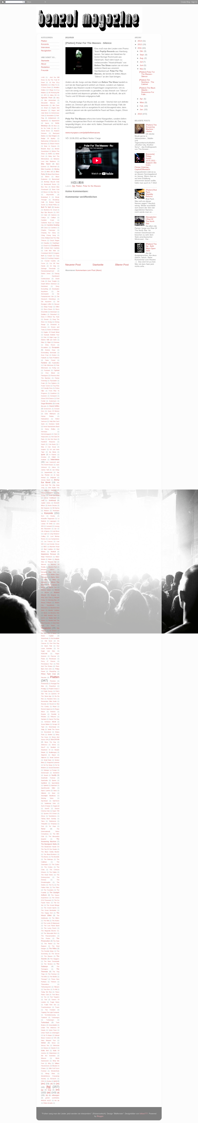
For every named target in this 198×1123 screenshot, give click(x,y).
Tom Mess (55, 994)
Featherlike (55, 363)
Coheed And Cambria (51, 248)
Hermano (44, 431)
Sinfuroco (44, 744)
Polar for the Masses (92, 186)
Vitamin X (54, 1048)
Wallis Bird (45, 1050)
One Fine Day (54, 643)
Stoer (53, 793)
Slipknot (43, 757)
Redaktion (45, 67)
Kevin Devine (52, 505)
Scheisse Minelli (50, 722)
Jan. (142, 109)
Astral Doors (45, 131)
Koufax (53, 516)
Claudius (46, 243)
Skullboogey (53, 752)
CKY (57, 212)
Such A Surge (45, 806)
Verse (53, 1043)
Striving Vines (47, 798)
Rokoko (52, 711)
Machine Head (54, 546)
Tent (42, 826)
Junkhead (52, 500)
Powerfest (52, 686)
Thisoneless (45, 984)
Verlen (43, 1043)
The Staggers (54, 959)
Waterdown (53, 1053)
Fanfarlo (44, 363)
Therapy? (44, 979)
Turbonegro (50, 1020)
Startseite (98, 264)
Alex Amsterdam (50, 100)
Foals (43, 383)
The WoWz (53, 976)
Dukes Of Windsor (53, 329)
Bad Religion (53, 136)
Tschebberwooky (50, 1015)
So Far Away (48, 765)
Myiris (45, 613)
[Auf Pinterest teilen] (82, 182)
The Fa (51, 885)
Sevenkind (47, 732)
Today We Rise (46, 992)
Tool (45, 999)
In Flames (52, 454)
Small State (47, 760)
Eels (45, 337)
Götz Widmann (50, 413)
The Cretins (48, 867)
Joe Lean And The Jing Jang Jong (50, 485)
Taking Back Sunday (48, 818)
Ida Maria (52, 452)
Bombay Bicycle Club (51, 182)
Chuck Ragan (54, 240)
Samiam (43, 719)
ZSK (42, 1081)
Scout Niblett (45, 724)
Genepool (53, 396)
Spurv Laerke (45, 790)
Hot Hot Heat (52, 439)
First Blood (50, 373)
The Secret (55, 953)
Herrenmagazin (46, 434)
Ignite (43, 455)
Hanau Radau (47, 416)
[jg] (42, 1090)
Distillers (44, 314)
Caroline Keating (53, 225)
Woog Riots (50, 1073)
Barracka (44, 143)
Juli (141, 62)
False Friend (50, 360)
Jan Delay (55, 470)
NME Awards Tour (50, 615)
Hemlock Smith (54, 424)
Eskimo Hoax (50, 350)
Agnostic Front (46, 98)
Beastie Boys (46, 148)
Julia (42, 500)
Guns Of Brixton (53, 411)
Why (49, 1063)
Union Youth (45, 1033)
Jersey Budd (45, 480)
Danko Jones (46, 273)
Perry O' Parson (48, 661)
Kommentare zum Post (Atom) (89, 270)
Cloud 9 (45, 245)
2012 (140, 44)
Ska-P (43, 747)
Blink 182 (50, 171)
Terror (43, 829)
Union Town (53, 1030)
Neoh (53, 625)
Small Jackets (54, 757)
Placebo (43, 677)
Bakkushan (44, 141)
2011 (140, 48)
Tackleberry (52, 816)
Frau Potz (56, 386)
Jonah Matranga (53, 495)
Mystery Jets (55, 613)
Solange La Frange (50, 770)
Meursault (44, 574)
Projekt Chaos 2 (54, 688)
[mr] (57, 1089)
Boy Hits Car (55, 192)
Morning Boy (52, 600)
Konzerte (45, 44)
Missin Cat (52, 587)
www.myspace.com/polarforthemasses (82, 133)
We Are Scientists (48, 1055)
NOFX (43, 618)
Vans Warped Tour (48, 1040)
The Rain (56, 941)
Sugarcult (56, 806)
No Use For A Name (48, 633)
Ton (45, 997)
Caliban (53, 217)
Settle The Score (53, 729)
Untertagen (55, 1033)
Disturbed (53, 314)
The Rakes (48, 943)
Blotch (47, 176)
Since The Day (50, 742)
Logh (45, 534)
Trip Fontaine (50, 1010)
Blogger (100, 1116)
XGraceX (53, 1078)
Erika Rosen (50, 345)
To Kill (55, 989)
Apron (47, 123)
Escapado (55, 347)
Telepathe (44, 824)
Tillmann (56, 987)
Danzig (57, 273)
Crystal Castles (50, 261)
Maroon (43, 564)
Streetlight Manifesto (48, 795)
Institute (43, 459)
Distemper (53, 312)
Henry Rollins (50, 429)
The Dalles (53, 872)
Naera (43, 620)
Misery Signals (52, 585)
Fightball (56, 370)
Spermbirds (55, 783)
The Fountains (48, 890)
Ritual (54, 706)
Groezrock (47, 409)
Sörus (43, 816)
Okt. (142, 51)
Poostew (53, 681)
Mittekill (57, 590)
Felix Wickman (48, 365)
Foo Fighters (52, 383)
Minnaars (44, 582)
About (43, 64)
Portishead (44, 683)
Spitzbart (54, 785)
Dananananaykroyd (47, 271)
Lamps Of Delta (46, 523)
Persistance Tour (47, 664)
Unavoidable (53, 1025)
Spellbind (44, 783)
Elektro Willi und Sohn (49, 340)
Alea (57, 97)
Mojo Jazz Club (46, 597)
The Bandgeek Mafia (49, 844)
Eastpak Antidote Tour (51, 335)
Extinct (54, 355)
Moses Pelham (46, 602)
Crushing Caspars (53, 258)
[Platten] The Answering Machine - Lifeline (151, 128)
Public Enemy (48, 691)
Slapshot (44, 755)
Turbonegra (55, 1017)
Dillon (57, 306)
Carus (46, 227)
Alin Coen (56, 105)
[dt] (51, 1084)
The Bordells (55, 857)
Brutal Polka (53, 204)
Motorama (44, 608)
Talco (43, 821)
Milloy (54, 579)
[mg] (49, 1090)
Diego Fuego (48, 306)
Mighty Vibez (55, 577)
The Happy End (47, 913)
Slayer (54, 755)
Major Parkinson (46, 557)
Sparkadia (44, 780)
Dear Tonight (52, 281)
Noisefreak (44, 638)
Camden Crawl (47, 220)
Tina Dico (47, 989)
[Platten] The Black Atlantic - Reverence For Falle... (147, 91)
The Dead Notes (47, 875)
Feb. (142, 106)
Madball (53, 551)
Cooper (49, 255)
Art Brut (54, 126)
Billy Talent (45, 164)
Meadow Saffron (47, 569)
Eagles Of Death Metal (51, 332)
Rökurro (53, 716)
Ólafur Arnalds (48, 1103)
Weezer (43, 1058)
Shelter (50, 734)
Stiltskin (43, 793)
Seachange (52, 727)
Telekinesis (52, 821)
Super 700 (55, 811)
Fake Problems (54, 358)
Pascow (53, 656)
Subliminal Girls (50, 803)
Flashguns (44, 375)
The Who (44, 976)
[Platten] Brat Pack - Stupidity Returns (151, 193)
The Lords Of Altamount (51, 923)
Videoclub (56, 1045)
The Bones (44, 857)
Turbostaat (45, 1022)
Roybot (43, 714)
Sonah (46, 775)
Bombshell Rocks (50, 184)
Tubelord (44, 1017)
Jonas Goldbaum (50, 498)
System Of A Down (50, 813)
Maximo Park (52, 567)
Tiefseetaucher (46, 987)
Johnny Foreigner (47, 493)
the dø (57, 1100)
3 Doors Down (46, 87)
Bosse (46, 192)
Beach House (54, 143)
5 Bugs (51, 90)
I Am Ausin (51, 444)
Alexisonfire (45, 105)
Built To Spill (46, 207)
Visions (45, 1048)
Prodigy (43, 688)
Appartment (55, 120)
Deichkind (44, 286)
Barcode (54, 141)
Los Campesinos (53, 539)
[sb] (48, 1092)
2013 (140, 41)
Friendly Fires (47, 388)
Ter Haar (52, 826)
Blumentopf (55, 179)
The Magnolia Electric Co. (50, 931)
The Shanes (48, 956)
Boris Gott (55, 189)
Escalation (44, 347)
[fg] (73, 186)
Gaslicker (53, 393)
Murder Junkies (53, 610)
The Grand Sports (50, 908)
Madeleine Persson (48, 554)
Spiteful (46, 785)
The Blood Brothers (50, 854)
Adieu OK (53, 95)
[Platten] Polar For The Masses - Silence (147, 74)
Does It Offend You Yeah (50, 317)
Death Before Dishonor (49, 284)
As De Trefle (45, 128)
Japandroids (48, 472)
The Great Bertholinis (48, 910)
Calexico (54, 215)
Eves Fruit (44, 355)
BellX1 (50, 153)
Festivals (47, 370)
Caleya (43, 217)
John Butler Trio (53, 487)
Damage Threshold (48, 268)
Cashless (54, 227)
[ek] (57, 1084)
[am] (55, 1081)
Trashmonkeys (46, 1007)
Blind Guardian (46, 169)
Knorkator (56, 510)
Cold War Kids (50, 250)
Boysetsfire (50, 194)
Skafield (53, 747)
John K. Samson (50, 490)
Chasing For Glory (48, 233)
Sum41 (47, 808)
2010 (140, 114)
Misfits (43, 587)
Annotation (50, 115)
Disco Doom (48, 309)
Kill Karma (56, 508)
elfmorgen (55, 1095)
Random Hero (52, 699)
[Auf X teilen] (77, 182)
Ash (55, 128)
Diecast (56, 304)
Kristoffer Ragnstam (47, 518)
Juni (142, 65)
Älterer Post (122, 264)
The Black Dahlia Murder (50, 852)
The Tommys (52, 974)
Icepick (43, 449)
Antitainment (52, 118)
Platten (79, 186)
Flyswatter (53, 380)
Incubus (43, 457)
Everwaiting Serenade (48, 352)
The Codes (55, 864)
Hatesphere (45, 419)
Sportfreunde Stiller (48, 788)
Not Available (55, 638)
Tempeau (54, 824)
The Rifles (53, 948)
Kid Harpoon (45, 508)
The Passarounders (48, 936)
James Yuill (45, 470)
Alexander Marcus (48, 103)
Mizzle (47, 592)
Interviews (45, 47)
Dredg (50, 322)
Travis (57, 1007)
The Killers (55, 918)
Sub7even (56, 801)
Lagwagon (53, 521)
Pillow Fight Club (48, 674)
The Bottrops (48, 859)
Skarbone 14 (45, 750)
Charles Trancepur (48, 230)
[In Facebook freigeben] (80, 182)
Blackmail (53, 166)
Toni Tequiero (54, 997)
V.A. (55, 1038)
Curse (43, 263)
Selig (42, 729)
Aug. (142, 58)
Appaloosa (44, 120)
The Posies (45, 938)
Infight (54, 457)
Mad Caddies (48, 549)
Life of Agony (45, 531)
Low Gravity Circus (52, 544)
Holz (55, 434)
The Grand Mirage (53, 905)
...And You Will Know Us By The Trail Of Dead (50, 80)
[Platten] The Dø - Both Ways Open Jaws (151, 247)
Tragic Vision (54, 1002)
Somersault (44, 773)
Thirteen (53, 982)
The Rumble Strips (47, 951)
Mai (141, 69)
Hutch (43, 444)
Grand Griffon (54, 406)
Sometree (56, 773)
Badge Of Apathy (48, 138)
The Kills (46, 920)
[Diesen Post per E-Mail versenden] (72, 182)
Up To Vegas (47, 1035)
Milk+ (46, 579)
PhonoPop (52, 671)
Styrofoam (44, 801)
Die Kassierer (46, 301)
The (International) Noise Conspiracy (50, 831)
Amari (46, 108)
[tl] (58, 1093)
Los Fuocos (48, 541)
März (142, 102)
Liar (55, 528)
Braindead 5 (45, 197)
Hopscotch (44, 436)
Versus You (45, 1045)
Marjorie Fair (52, 562)
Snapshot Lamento (53, 762)
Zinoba (49, 1081)
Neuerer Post (73, 264)
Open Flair (48, 646)
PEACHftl (44, 653)
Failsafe (43, 358)
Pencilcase (52, 659)
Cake (45, 215)
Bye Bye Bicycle (47, 212)
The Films (55, 887)
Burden (57, 207)
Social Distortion (54, 767)
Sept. (142, 55)
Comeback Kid (46, 253)
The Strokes (48, 964)
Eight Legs (53, 337)
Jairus (54, 467)
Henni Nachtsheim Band (51, 426)
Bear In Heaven (50, 146)
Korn (42, 516)
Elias (42, 342)
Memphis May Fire (48, 572)
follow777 (144, 1114)
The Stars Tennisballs (51, 961)
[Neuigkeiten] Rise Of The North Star (151, 220)
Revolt (51, 704)
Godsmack (52, 401)
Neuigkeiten (46, 51)
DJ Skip (53, 266)
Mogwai (53, 595)
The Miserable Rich (50, 933)
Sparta (54, 780)
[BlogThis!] (74, 182)
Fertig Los (55, 368)
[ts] (47, 1095)
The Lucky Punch (50, 928)
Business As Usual (50, 210)
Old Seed (48, 641)
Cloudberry (55, 246)
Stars (55, 790)
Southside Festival (48, 778)
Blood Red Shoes (53, 174)
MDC (45, 546)
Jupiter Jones (45, 503)
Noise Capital (47, 636)
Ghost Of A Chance (47, 398)
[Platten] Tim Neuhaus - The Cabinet (146, 82)
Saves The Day (54, 719)
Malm (50, 559)
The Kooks (55, 920)
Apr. (142, 99)
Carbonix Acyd (46, 222)
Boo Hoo (44, 187)
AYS (45, 95)
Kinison (46, 510)
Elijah (49, 342)
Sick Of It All (55, 739)
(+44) (43, 77)
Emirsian (56, 342)
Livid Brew (55, 531)
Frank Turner (45, 386)
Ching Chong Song (48, 235)
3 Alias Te (54, 85)
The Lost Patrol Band (51, 925)
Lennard (49, 526)
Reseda (43, 704)
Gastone (44, 396)
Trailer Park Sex (50, 1004)
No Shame (53, 630)
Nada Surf (53, 618)
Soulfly (53, 775)
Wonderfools (55, 1071)
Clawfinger (55, 243)
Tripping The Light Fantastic (50, 1012)
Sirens (54, 744)
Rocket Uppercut (46, 709)
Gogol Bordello (46, 404)
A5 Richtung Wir (54, 92)
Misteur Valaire (46, 590)
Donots (46, 319)
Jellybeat (53, 477)
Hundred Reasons (48, 442)
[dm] (43, 1084)
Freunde (44, 70)
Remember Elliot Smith (49, 701)
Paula (43, 659)
